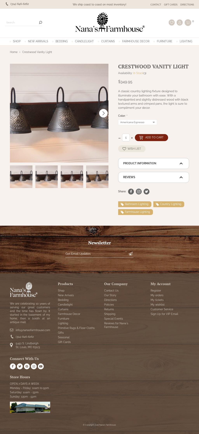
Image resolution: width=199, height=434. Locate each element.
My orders (157, 295)
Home (13, 52)
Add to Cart (154, 137)
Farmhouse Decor (135, 41)
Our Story (110, 295)
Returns (109, 309)
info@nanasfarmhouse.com (33, 330)
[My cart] (188, 22)
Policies (109, 304)
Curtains (108, 41)
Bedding (62, 41)
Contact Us (111, 290)
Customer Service (162, 309)
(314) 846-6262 (25, 336)
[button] (103, 113)
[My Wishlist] (172, 22)
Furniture (164, 41)
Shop (17, 41)
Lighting (186, 41)
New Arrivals (38, 41)
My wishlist (158, 304)
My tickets (157, 299)
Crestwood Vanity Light (37, 52)
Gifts (61, 332)
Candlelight (84, 41)
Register (156, 290)
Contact (155, 4)
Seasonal (64, 337)
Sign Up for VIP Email (164, 314)
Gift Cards (170, 4)
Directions (187, 4)
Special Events (113, 318)
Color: (122, 115)
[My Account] (180, 22)
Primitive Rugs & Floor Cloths (76, 328)
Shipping (109, 314)
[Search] (40, 22)
